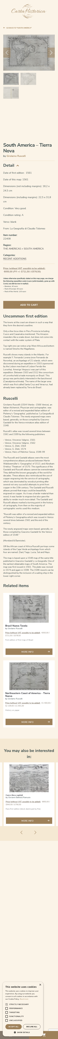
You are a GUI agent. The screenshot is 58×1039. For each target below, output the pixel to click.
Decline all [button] (31, 1027)
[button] (22, 1032)
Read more (24, 999)
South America (34, 249)
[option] (29, 794)
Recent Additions (14, 259)
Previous (7, 53)
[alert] (23, 1009)
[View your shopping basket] (43, 1035)
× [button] (40, 985)
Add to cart (29, 305)
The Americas (12, 249)
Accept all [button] (13, 1027)
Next (51, 53)
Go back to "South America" (19, 28)
